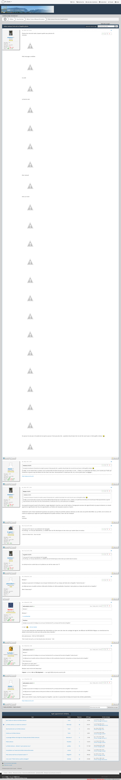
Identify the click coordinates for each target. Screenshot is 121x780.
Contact (5, 772)
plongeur (104, 751)
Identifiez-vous (91, 779)
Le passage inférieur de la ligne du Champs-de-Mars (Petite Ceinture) (22, 737)
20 (79, 759)
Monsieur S (69, 737)
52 (79, 754)
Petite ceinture (9, 741)
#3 (111, 487)
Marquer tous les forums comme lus (52, 772)
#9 (111, 679)
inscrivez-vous (100, 779)
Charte (111, 2)
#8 (111, 645)
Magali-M (69, 754)
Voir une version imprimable (10, 763)
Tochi (69, 720)
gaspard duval (105, 725)
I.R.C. (73, 2)
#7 (111, 602)
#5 (111, 550)
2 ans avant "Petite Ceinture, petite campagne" (17, 759)
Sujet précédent (8, 707)
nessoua (10, 37)
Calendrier (103, 2)
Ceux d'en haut (20, 19)
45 (79, 724)
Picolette (69, 741)
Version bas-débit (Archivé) (28, 772)
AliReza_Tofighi (10, 778)
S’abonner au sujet (8, 765)
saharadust (10, 584)
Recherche (81, 2)
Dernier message (97, 721)
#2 (111, 461)
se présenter (26, 616)
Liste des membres (92, 2)
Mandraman (104, 759)
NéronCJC (69, 724)
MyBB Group (17, 776)
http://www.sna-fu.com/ (28, 476)
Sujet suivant (16, 707)
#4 (111, 525)
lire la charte (33, 627)
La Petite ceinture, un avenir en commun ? (16, 724)
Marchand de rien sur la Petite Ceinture (15, 729)
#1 (111, 30)
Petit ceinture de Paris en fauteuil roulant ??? (17, 754)
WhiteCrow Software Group (21, 778)
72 (79, 746)
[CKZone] (4, 19)
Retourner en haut (17, 772)
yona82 (103, 755)
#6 (111, 576)
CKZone (11, 19)
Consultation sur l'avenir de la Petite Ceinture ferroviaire (19, 750)
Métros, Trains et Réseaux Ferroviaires (35, 19)
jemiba (69, 746)
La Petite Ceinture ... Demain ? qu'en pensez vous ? (18, 746)
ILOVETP (103, 733)
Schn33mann (104, 721)
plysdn (103, 746)
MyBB (7, 776)
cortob (69, 750)
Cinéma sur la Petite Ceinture (13, 733)
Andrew (69, 759)
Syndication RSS (39, 772)
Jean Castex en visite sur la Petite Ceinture (16, 720)
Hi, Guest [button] (7, 2)
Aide (117, 2)
